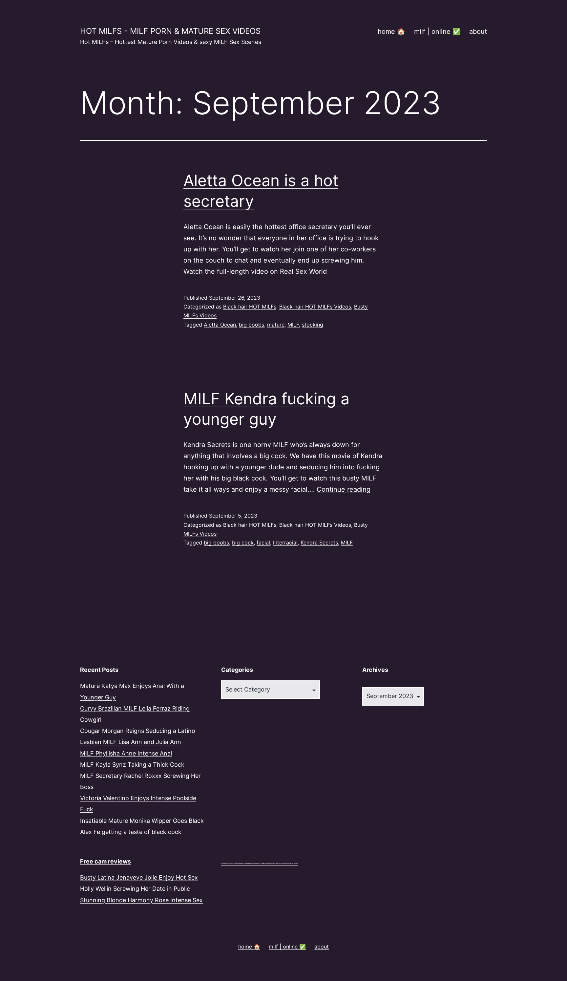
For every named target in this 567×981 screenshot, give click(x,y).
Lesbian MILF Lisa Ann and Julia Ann (130, 741)
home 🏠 (391, 31)
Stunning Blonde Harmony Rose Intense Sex (141, 900)
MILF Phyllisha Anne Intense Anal (126, 753)
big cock (243, 542)
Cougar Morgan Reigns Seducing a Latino (137, 730)
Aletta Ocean (220, 324)
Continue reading (343, 489)
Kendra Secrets (319, 542)
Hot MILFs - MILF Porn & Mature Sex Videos (170, 31)
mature (275, 324)
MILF (293, 324)
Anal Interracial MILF (242, 863)
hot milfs (234, 863)
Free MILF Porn (259, 863)
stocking (312, 324)
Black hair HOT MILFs (249, 306)
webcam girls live (293, 863)
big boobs (251, 324)
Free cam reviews (105, 861)
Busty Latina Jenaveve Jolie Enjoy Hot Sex (139, 877)
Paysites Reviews (268, 863)
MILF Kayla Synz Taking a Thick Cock (132, 764)
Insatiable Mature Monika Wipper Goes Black (142, 820)
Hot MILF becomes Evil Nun (281, 863)
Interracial (285, 542)
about (478, 31)
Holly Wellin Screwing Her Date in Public (135, 888)
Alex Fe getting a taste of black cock (130, 831)
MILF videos (251, 863)
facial (263, 542)
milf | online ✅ (437, 31)
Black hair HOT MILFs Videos (315, 306)
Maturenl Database (226, 863)
